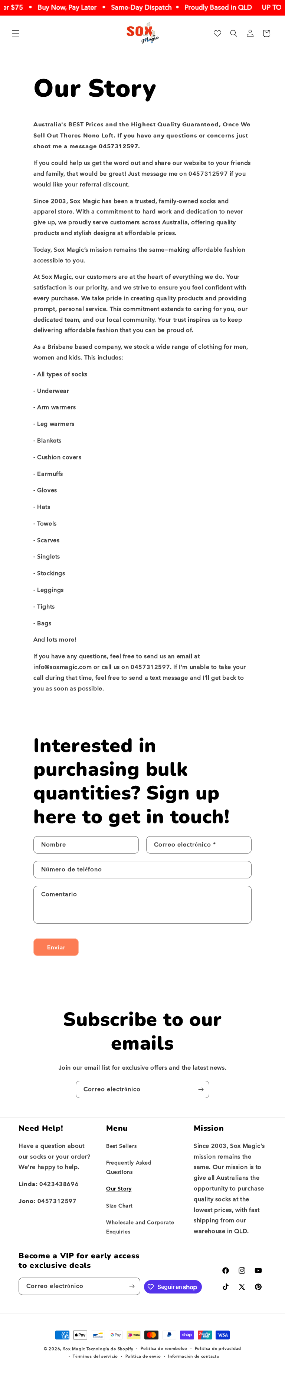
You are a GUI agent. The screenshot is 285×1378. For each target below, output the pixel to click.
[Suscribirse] (201, 1089)
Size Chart (119, 1206)
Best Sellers (121, 1146)
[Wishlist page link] (217, 33)
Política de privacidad (218, 1348)
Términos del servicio (95, 1356)
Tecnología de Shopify (110, 1348)
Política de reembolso (164, 1348)
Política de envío (143, 1356)
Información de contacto (193, 1356)
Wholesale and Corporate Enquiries (140, 1227)
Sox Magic (74, 1348)
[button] (15, 33)
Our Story (118, 1189)
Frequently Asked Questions (129, 1167)
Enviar (56, 947)
